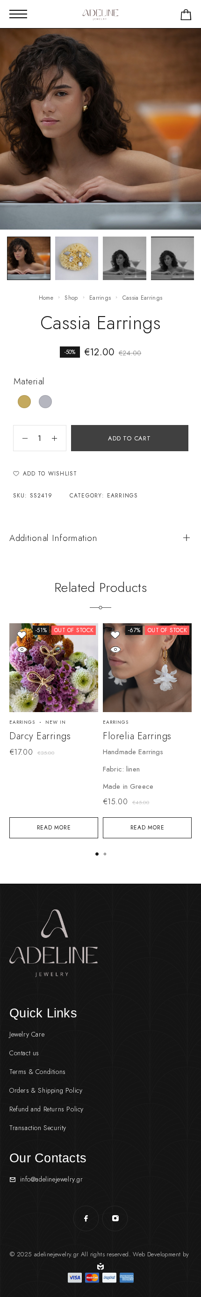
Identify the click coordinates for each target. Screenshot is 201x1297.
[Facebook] (86, 1218)
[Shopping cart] (186, 16)
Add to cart (129, 438)
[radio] (24, 401)
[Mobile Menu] (18, 14)
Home (46, 298)
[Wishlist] (22, 634)
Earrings (100, 298)
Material (29, 381)
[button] (97, 854)
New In (55, 722)
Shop (71, 298)
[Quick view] (22, 649)
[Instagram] (114, 1218)
